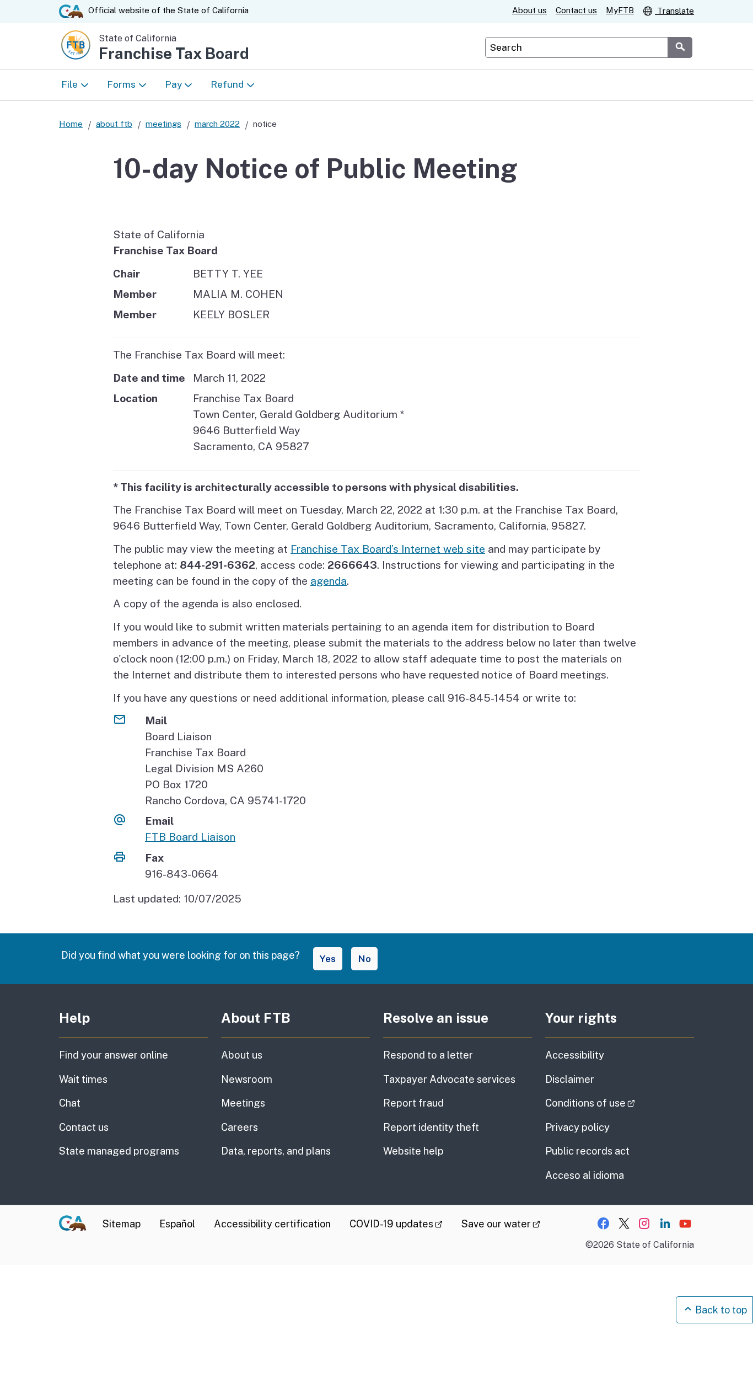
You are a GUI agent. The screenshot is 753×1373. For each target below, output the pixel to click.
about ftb (114, 124)
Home (71, 124)
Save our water (500, 1224)
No (364, 958)
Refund (227, 84)
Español (177, 1224)
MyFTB (620, 10)
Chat (69, 1103)
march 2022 (217, 124)
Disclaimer (569, 1079)
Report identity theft (431, 1127)
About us (529, 10)
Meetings (243, 1103)
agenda (328, 581)
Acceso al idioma (584, 1175)
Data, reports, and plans (276, 1151)
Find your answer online (113, 1055)
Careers (239, 1127)
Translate (674, 10)
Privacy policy (577, 1127)
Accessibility (574, 1055)
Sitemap (122, 1224)
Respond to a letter (428, 1055)
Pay (173, 84)
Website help (413, 1151)
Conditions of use (619, 1103)
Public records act (587, 1151)
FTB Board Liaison (190, 837)
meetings (163, 124)
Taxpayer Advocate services (449, 1079)
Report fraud (413, 1103)
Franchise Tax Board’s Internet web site (388, 549)
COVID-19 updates (396, 1224)
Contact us (576, 10)
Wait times (83, 1079)
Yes (328, 958)
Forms (121, 84)
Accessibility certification (272, 1224)
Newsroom (246, 1079)
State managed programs (119, 1151)
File (69, 84)
